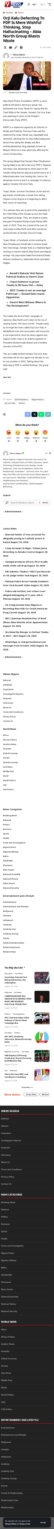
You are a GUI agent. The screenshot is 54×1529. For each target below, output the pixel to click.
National (13, 1071)
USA (3, 1402)
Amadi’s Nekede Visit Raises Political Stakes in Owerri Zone (25, 275)
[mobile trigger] (48, 4)
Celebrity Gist (7, 1471)
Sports (4, 1231)
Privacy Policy (10, 1524)
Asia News (6, 1373)
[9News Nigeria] (13, 4)
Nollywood (6, 1442)
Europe (4, 1366)
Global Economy (9, 1358)
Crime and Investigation (12, 1246)
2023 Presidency (21, 400)
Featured (8, 992)
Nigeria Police (7, 1253)
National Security (9, 1311)
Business (5, 1224)
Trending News (19, 1014)
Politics (21, 13)
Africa (3, 1329)
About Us (5, 1162)
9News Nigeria (19, 54)
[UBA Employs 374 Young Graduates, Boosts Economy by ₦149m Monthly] (42, 1056)
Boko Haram (7, 1289)
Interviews (6, 1155)
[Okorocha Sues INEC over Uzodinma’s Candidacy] (42, 1075)
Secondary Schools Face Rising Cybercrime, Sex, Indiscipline (15, 980)
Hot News (9, 13)
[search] (28, 4)
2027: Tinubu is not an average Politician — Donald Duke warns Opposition (26, 294)
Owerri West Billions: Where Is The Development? (26, 304)
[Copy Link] (16, 47)
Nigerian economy (11, 1052)
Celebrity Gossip (9, 1478)
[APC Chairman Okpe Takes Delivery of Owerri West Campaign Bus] (42, 1018)
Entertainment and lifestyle (13, 1435)
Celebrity (5, 1464)
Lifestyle (5, 1449)
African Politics (8, 1337)
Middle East (6, 1380)
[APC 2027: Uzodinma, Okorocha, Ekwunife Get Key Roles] (42, 1037)
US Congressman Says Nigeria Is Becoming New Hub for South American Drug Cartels (25, 608)
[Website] (46, 453)
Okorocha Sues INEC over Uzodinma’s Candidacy (16, 1075)
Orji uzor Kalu (9, 403)
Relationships (7, 1507)
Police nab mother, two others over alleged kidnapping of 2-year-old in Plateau (24, 595)
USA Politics (6, 1409)
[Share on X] (5, 47)
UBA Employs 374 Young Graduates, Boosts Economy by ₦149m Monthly (17, 1058)
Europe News (31, 1094)
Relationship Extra (9, 1500)
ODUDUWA (6, 1275)
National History (8, 1304)
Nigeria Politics (38, 400)
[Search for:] (23, 502)
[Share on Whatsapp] (41, 414)
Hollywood (6, 1457)
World (4, 1387)
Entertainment (7, 1428)
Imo (6, 1071)
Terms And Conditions (11, 1169)
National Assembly (9, 1296)
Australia (5, 1351)
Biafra (4, 1267)
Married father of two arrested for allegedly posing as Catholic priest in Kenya (24, 538)
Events (4, 1486)
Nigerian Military (8, 1260)
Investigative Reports (11, 1140)
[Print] (21, 47)
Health (4, 1238)
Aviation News (7, 1344)
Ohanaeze (6, 1282)
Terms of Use (25, 1524)
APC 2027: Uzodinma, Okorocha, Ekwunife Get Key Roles (17, 1039)
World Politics (7, 1395)
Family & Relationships (12, 1493)
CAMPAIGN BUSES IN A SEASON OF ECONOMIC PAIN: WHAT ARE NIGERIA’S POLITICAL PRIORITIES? (18, 1000)
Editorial (5, 1118)
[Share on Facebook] (28, 414)
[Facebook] (50, 453)
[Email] (10, 47)
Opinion (4, 1126)
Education (8, 974)
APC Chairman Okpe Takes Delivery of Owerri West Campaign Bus (16, 1020)
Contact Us (6, 1184)
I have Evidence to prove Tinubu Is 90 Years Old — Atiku (24, 283)
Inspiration (6, 1133)
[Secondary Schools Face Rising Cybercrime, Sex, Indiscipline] (42, 978)
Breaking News (8, 1202)
